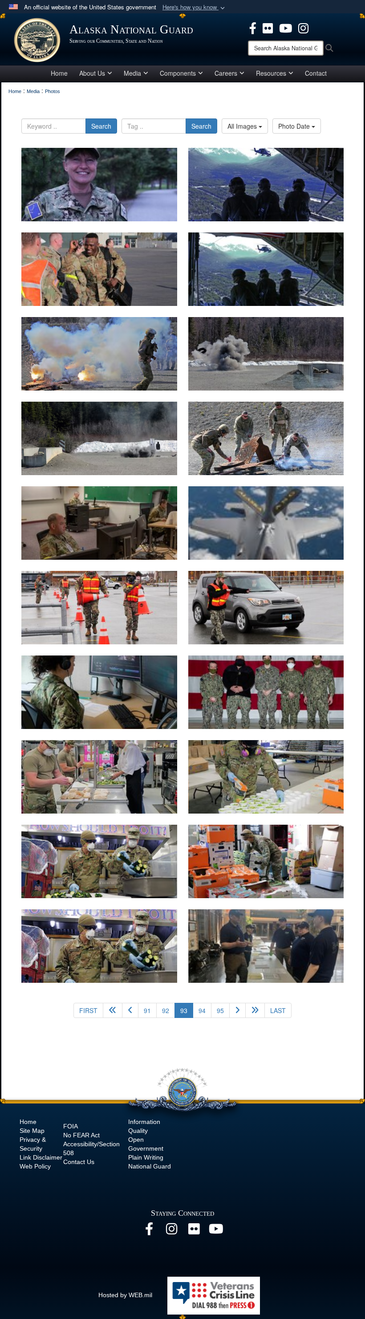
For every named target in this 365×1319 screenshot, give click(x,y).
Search (101, 126)
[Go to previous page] (130, 1010)
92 (165, 1010)
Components (178, 73)
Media (132, 73)
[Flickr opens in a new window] (268, 27)
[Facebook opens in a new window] (252, 27)
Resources (271, 73)
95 (220, 1010)
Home (59, 73)
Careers (226, 73)
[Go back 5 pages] (112, 1010)
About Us (92, 73)
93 (186, 1010)
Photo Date (295, 126)
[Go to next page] (237, 1010)
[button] (194, 7)
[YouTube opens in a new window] (285, 27)
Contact (316, 73)
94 (202, 1010)
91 (147, 1010)
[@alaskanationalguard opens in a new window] (171, 1231)
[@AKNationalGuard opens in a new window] (303, 27)
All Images (243, 126)
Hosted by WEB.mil (125, 1295)
